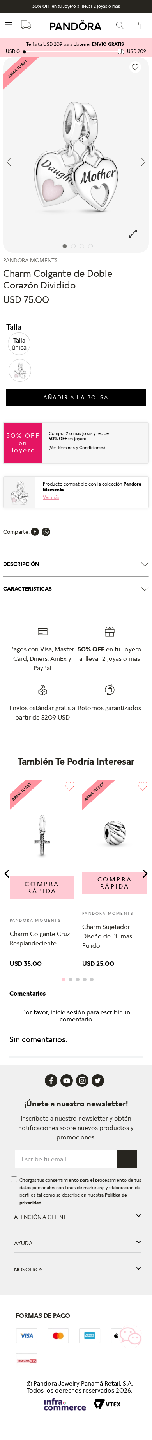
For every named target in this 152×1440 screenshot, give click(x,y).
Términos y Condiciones (80, 447)
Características (27, 588)
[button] (19, 343)
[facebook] (35, 532)
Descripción (21, 564)
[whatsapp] (46, 532)
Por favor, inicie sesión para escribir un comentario (76, 1015)
